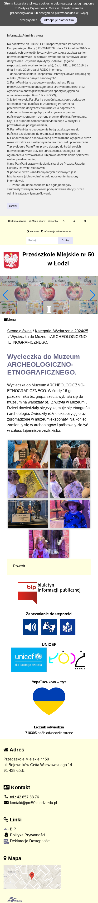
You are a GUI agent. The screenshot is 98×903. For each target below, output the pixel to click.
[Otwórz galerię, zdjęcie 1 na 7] (28, 454)
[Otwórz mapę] (32, 877)
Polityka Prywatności (27, 835)
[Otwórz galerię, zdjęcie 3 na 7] (28, 484)
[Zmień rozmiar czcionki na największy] (85, 221)
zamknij (13, 205)
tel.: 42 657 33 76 (24, 797)
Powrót (19, 566)
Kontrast (34, 231)
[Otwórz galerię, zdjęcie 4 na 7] (70, 484)
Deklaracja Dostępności (29, 841)
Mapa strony (38, 221)
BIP (12, 829)
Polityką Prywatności (32, 8)
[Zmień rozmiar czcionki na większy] (74, 221)
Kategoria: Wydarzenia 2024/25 (61, 331)
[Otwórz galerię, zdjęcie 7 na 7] (49, 544)
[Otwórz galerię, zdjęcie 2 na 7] (70, 454)
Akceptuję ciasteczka (59, 20)
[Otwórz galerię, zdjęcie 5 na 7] (28, 514)
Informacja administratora (57, 231)
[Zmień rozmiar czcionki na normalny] (64, 221)
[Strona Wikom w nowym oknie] (14, 899)
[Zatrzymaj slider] (49, 309)
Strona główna (18, 221)
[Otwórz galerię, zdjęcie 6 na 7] (70, 514)
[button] (5, 295)
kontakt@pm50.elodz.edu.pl (33, 803)
